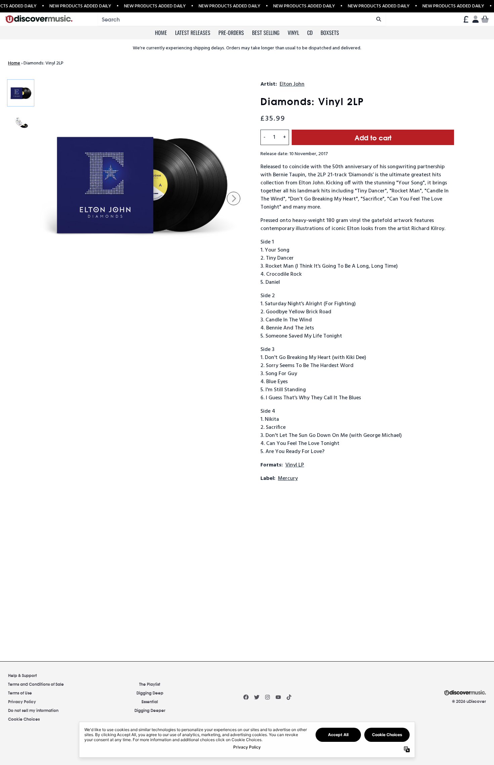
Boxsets (330, 33)
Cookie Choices (24, 719)
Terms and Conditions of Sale (36, 684)
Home (161, 33)
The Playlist (149, 684)
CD (310, 33)
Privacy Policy (22, 701)
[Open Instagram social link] (267, 697)
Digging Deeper (149, 710)
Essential (149, 701)
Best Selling (266, 33)
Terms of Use (20, 692)
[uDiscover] (39, 19)
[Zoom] (142, 185)
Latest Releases (192, 33)
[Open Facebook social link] (246, 697)
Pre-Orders (231, 33)
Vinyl (293, 33)
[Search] (378, 19)
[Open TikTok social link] (289, 697)
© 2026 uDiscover (469, 701)
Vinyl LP (294, 465)
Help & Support (22, 675)
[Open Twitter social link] (256, 697)
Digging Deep (149, 692)
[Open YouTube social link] (278, 697)
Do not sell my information (33, 710)
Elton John (292, 84)
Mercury (288, 478)
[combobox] (241, 19)
